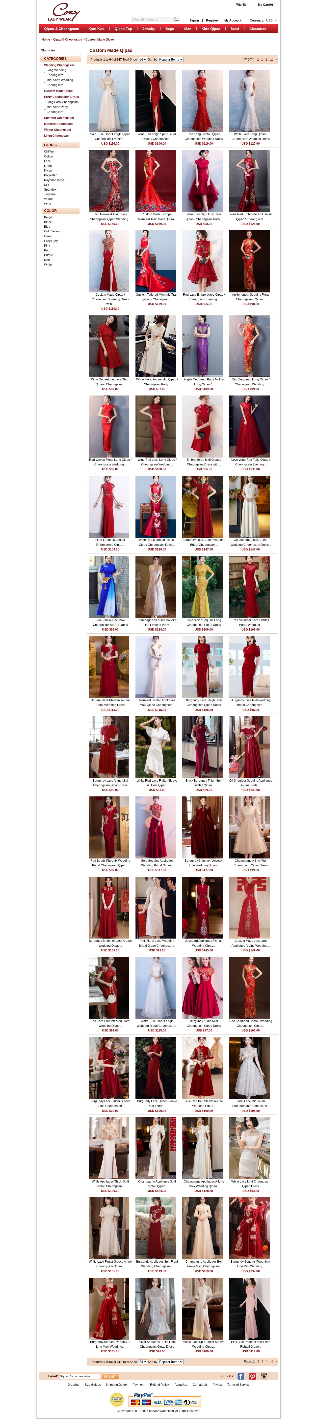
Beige (48, 217)
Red (47, 260)
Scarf (235, 29)
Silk (46, 185)
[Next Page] (276, 59)
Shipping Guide (116, 1384)
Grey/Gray (51, 241)
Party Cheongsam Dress (61, 97)
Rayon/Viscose (54, 180)
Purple (48, 255)
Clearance (257, 29)
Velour (48, 199)
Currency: (261, 20)
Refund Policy (159, 1384)
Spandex (50, 189)
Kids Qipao (211, 29)
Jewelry (148, 29)
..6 (271, 59)
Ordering (73, 1384)
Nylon (48, 170)
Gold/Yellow (52, 231)
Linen (48, 166)
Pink (47, 245)
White (48, 264)
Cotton (48, 156)
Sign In (194, 20)
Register (212, 20)
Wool (47, 204)
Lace (47, 161)
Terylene (50, 194)
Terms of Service (238, 1384)
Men (187, 29)
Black (48, 222)
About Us (181, 1384)
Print (47, 250)
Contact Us (200, 1384)
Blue (47, 226)
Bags (169, 29)
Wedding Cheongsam (59, 65)
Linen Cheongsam (57, 135)
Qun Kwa (97, 29)
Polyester (50, 175)
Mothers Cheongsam (59, 124)
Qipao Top (123, 29)
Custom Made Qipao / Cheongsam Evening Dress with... (110, 299)
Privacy (217, 1384)
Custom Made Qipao (99, 39)
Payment (138, 1384)
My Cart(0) (265, 4)
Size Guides (92, 1384)
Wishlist (241, 4)
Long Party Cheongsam (63, 102)
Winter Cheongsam (57, 130)
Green (48, 236)
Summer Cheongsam (59, 118)
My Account (232, 20)
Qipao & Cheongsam (61, 29)
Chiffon (49, 151)
